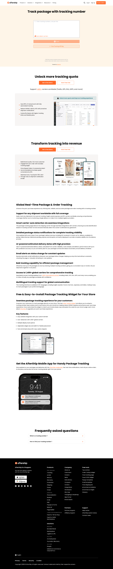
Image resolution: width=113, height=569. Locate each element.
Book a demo (101, 3)
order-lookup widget (69, 303)
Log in (88, 3)
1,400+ (39, 89)
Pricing (54, 3)
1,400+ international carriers (50, 275)
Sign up (93, 3)
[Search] (84, 3)
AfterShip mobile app (56, 367)
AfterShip (23, 309)
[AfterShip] (12, 3)
